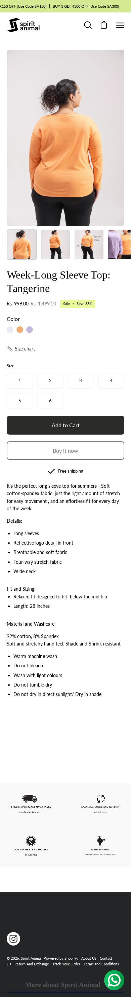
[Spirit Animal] (23, 25)
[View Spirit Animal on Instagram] (13, 939)
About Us (88, 958)
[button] (21, 349)
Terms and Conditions (101, 964)
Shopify (70, 958)
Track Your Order (66, 964)
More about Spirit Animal (62, 984)
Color (13, 319)
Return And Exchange (31, 964)
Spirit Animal (31, 958)
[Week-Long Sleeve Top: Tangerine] (22, 244)
